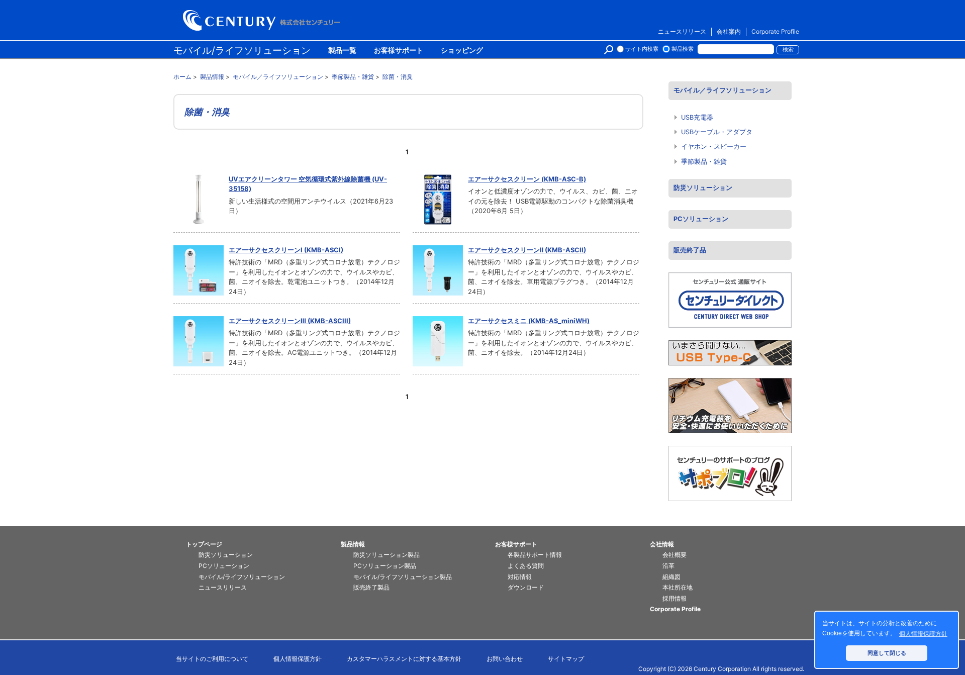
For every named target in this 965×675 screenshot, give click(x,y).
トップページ (204, 544)
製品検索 (682, 49)
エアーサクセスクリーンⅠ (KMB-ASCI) (286, 250)
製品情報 (353, 544)
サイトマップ (566, 658)
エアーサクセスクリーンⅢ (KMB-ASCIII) (290, 321)
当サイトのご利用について (212, 658)
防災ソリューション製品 (386, 554)
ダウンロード (526, 587)
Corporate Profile (775, 31)
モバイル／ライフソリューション (722, 90)
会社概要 (674, 554)
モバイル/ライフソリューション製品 (402, 577)
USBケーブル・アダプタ (716, 132)
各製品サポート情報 (535, 554)
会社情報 (662, 544)
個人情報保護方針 (297, 658)
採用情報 (674, 598)
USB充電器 (697, 117)
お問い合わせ (505, 658)
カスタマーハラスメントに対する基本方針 (404, 658)
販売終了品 (689, 250)
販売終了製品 (371, 587)
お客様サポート (398, 50)
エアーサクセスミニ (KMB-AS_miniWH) (529, 321)
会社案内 (729, 31)
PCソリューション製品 (384, 565)
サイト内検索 (641, 49)
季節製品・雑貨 (704, 161)
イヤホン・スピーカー (713, 146)
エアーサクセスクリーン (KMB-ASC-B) (527, 179)
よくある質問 (526, 565)
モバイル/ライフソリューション (242, 50)
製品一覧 (342, 50)
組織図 (671, 577)
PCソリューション (700, 219)
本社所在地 (677, 587)
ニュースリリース (682, 31)
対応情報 (520, 577)
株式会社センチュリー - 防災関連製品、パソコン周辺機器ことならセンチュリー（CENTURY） (263, 20)
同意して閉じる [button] (886, 653)
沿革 (668, 565)
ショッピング (462, 50)
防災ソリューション (702, 187)
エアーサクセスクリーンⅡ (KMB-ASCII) (527, 250)
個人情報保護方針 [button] (923, 633)
